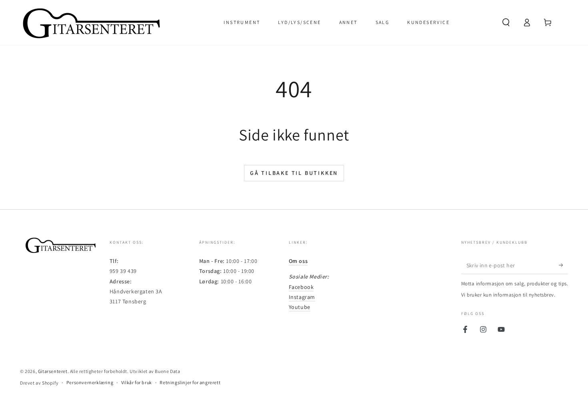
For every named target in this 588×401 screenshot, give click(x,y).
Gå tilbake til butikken (294, 172)
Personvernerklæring (89, 382)
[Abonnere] (563, 265)
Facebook (301, 287)
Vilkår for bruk (136, 382)
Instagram (302, 297)
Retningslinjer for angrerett (190, 382)
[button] (506, 22)
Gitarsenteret (53, 371)
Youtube (299, 307)
